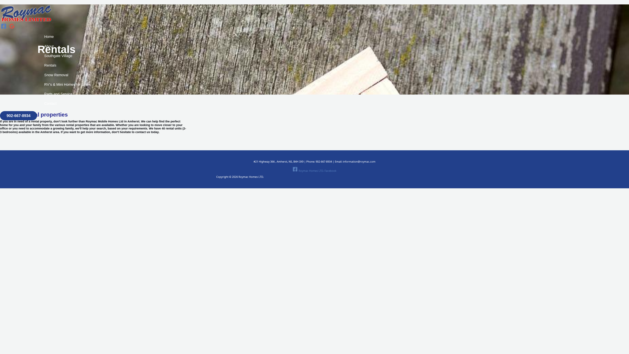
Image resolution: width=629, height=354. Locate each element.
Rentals (50, 65)
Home (49, 37)
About (49, 46)
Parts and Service (58, 94)
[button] (18, 115)
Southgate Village (58, 56)
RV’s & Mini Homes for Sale (66, 84)
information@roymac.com (359, 161)
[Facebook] (3, 28)
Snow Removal (56, 75)
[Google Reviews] (12, 28)
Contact (50, 103)
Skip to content (9, 2)
